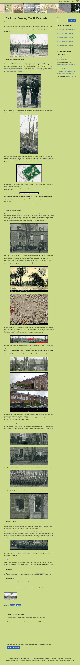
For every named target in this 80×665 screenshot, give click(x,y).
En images (19, 605)
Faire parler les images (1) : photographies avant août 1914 (33, 660)
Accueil (60, 1)
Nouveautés (67, 1)
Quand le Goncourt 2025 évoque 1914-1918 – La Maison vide (66, 78)
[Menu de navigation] (77, 1)
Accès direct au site (25, 581)
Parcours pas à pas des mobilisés (21, 658)
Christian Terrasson (40, 573)
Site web (39, 621)
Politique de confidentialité (12, 660)
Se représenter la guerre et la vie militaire (40, 658)
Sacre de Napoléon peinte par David (12, 68)
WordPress (15, 663)
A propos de (61, 658)
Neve (5, 663)
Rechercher (60, 17)
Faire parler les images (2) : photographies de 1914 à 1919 (61, 660)
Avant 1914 (12, 605)
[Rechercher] (75, 1)
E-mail (23, 621)
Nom (8, 621)
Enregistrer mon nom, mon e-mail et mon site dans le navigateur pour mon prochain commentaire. (29, 644)
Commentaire (10, 626)
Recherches (53, 658)
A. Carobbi (8, 21)
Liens (72, 1)
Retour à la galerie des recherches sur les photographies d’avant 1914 (29, 587)
